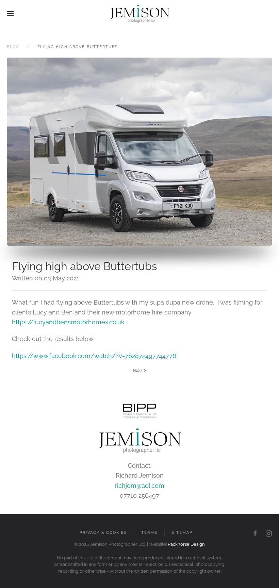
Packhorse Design (186, 544)
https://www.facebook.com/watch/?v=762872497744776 (94, 355)
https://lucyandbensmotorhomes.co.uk (68, 322)
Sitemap (182, 532)
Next (138, 370)
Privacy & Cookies (103, 532)
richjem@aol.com (139, 485)
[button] (10, 13)
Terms (149, 532)
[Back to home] (139, 13)
